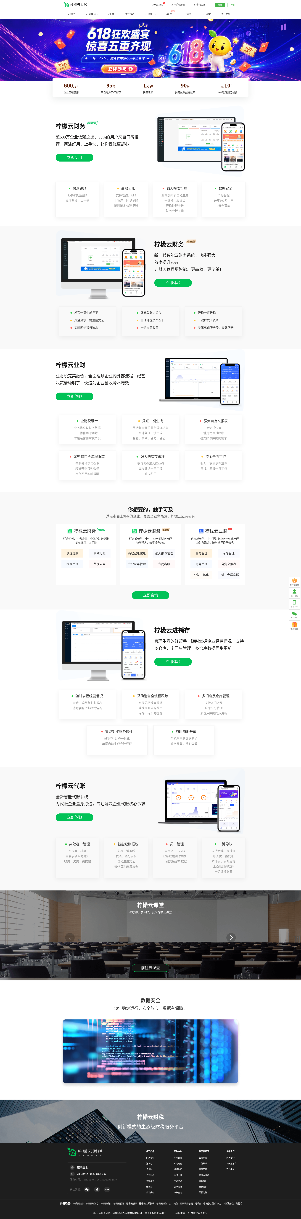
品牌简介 (203, 1158)
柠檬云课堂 (161, 1203)
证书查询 (178, 1192)
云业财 (149, 1169)
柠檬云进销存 (92, 1203)
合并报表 (150, 1175)
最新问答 (203, 1192)
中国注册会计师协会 (233, 1203)
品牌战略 (203, 1163)
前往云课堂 (150, 968)
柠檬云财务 (78, 1203)
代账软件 (150, 1181)
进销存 (149, 1163)
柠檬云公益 (204, 1175)
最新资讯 (203, 1187)
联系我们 (203, 1181)
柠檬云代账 (118, 1203)
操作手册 (178, 1175)
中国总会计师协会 (212, 1203)
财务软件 (150, 1158)
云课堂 (149, 1187)
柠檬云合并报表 (146, 1203)
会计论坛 (178, 1187)
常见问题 (178, 1163)
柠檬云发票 (131, 1203)
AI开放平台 (231, 1163)
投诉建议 (178, 1181)
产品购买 (158, 4)
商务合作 (230, 1158)
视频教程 (178, 1169)
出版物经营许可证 (198, 1213)
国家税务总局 (186, 1203)
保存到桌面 (179, 4)
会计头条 (150, 1192)
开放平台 (230, 1169)
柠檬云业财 (105, 1203)
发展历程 (203, 1169)
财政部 (198, 1203)
